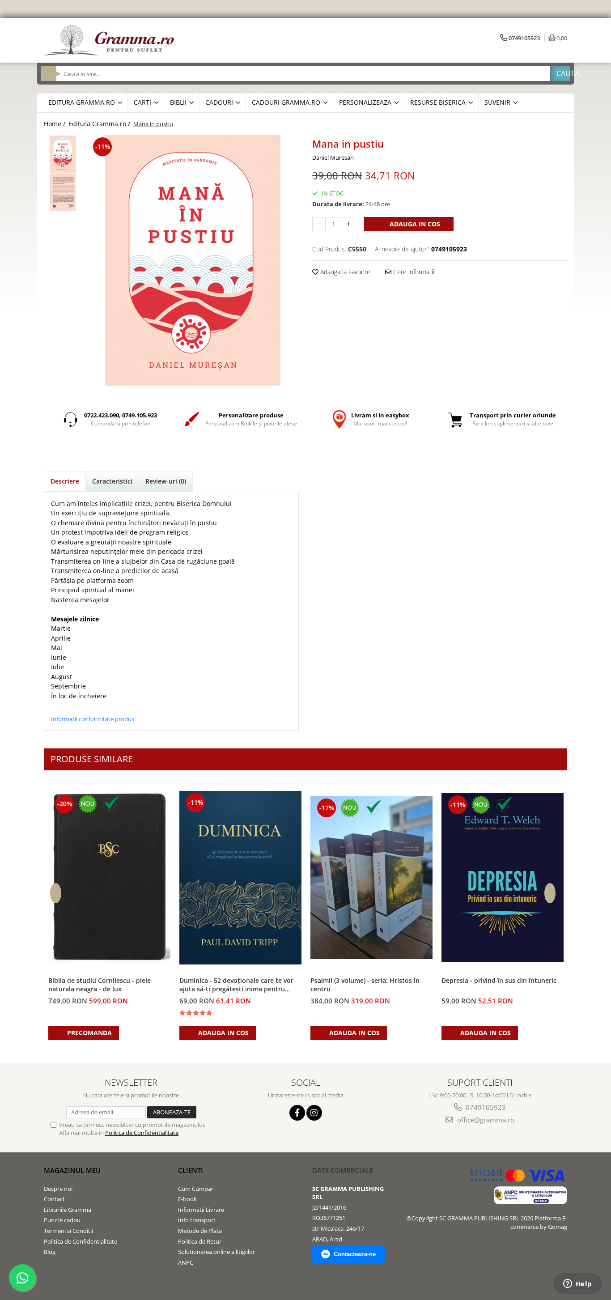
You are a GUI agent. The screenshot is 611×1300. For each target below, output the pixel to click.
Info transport (197, 1220)
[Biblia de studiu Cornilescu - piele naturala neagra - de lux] (109, 877)
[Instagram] (314, 1113)
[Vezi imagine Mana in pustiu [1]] (62, 192)
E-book (187, 1199)
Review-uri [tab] (165, 481)
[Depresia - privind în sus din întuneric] (502, 877)
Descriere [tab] (65, 481)
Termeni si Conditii (68, 1231)
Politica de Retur (199, 1241)
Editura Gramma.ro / (100, 123)
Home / (55, 123)
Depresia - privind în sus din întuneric (498, 980)
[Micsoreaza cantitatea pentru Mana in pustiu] (319, 224)
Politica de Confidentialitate (141, 1133)
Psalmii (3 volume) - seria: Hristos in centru (365, 984)
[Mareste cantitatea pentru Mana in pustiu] (348, 224)
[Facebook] (297, 1113)
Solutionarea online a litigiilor (216, 1252)
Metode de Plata (200, 1231)
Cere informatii (412, 272)
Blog (49, 1252)
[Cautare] (560, 73)
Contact (54, 1199)
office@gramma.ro (484, 1119)
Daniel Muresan (333, 157)
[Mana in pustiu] (192, 260)
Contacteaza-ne (355, 1254)
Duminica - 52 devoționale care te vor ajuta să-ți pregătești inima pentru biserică (236, 985)
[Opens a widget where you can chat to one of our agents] (577, 1284)
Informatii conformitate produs (92, 719)
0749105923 (485, 1107)
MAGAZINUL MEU (72, 1170)
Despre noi (58, 1189)
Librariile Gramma (67, 1210)
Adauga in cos (414, 224)
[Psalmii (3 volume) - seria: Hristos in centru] (371, 878)
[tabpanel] (192, 260)
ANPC (185, 1262)
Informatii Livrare (201, 1210)
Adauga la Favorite (344, 272)
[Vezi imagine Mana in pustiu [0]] (62, 154)
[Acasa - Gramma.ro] (111, 40)
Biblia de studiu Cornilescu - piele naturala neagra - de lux (99, 984)
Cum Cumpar (195, 1189)
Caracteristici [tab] (112, 481)
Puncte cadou (62, 1220)
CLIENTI (190, 1170)
